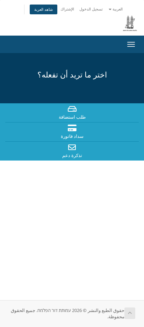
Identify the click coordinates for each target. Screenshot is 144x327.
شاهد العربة (43, 9)
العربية (117, 9)
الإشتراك (67, 9)
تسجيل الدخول (91, 9)
